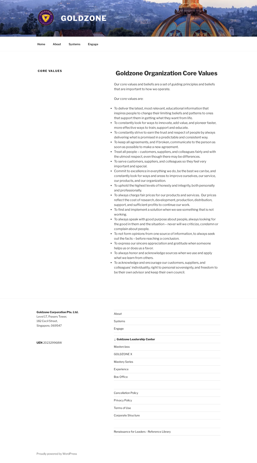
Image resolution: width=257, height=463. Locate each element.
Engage (93, 44)
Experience (121, 369)
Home (41, 44)
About (57, 44)
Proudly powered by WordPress (57, 453)
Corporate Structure (127, 415)
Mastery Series (123, 361)
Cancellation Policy (126, 393)
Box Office (121, 376)
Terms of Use (122, 408)
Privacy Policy (123, 400)
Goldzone (84, 18)
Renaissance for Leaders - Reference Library (142, 431)
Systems (74, 44)
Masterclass (122, 346)
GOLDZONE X (123, 354)
